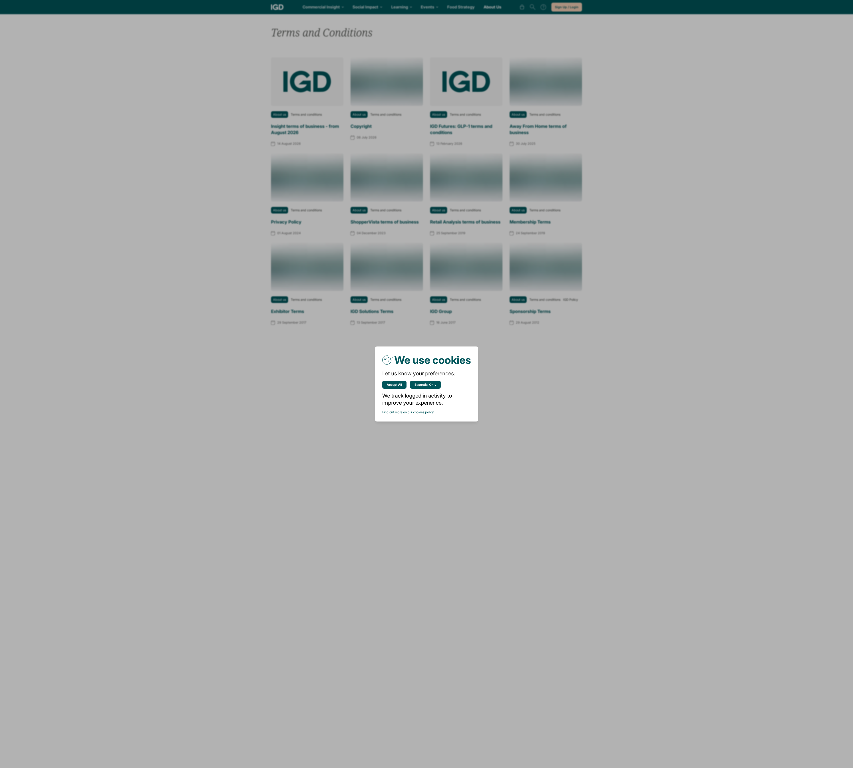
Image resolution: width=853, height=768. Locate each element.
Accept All (394, 384)
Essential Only (425, 384)
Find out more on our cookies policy (408, 412)
